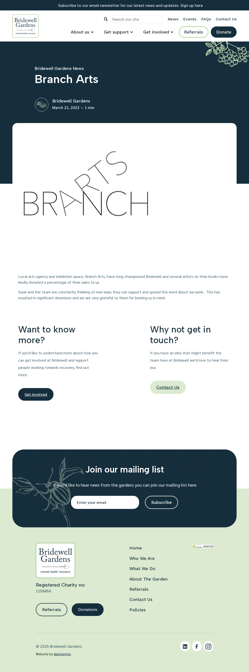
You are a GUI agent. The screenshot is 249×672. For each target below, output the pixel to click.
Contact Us (167, 387)
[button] (82, 32)
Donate (223, 32)
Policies (137, 609)
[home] (25, 26)
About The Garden (148, 579)
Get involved (36, 394)
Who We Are (142, 558)
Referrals (193, 32)
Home (135, 548)
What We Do (142, 568)
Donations (87, 609)
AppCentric (62, 654)
